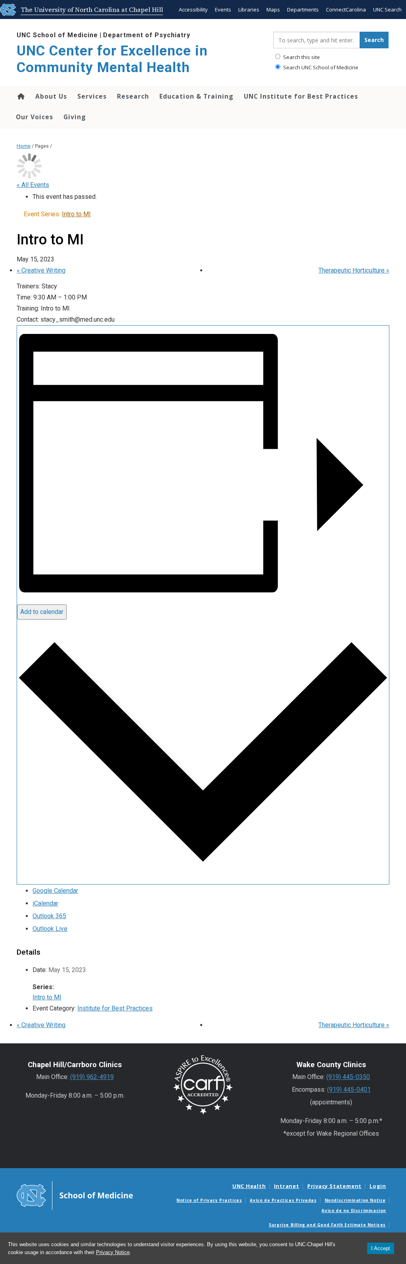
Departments (303, 9)
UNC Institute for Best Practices (301, 96)
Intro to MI (47, 997)
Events (223, 9)
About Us (51, 96)
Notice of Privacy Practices (209, 1200)
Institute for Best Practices (115, 1008)
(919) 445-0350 (348, 1077)
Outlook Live (50, 928)
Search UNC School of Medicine (320, 67)
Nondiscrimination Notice (355, 1200)
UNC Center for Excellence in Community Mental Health (112, 59)
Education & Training (196, 96)
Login (378, 1186)
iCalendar (45, 903)
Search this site (301, 57)
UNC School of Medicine (57, 35)
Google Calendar (55, 890)
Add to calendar (41, 612)
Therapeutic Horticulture (353, 270)
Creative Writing (41, 270)
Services (92, 96)
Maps (273, 9)
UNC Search (387, 9)
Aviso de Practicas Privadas (283, 1200)
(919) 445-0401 (349, 1089)
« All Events (33, 185)
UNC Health (249, 1186)
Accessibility (193, 9)
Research (133, 96)
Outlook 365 (49, 916)
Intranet (286, 1186)
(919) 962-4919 (92, 1077)
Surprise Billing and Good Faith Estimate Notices (327, 1225)
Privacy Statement (334, 1186)
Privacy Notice (113, 1252)
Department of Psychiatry (146, 35)
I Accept (380, 1248)
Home (20, 96)
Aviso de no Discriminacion (354, 1210)
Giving (74, 116)
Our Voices (34, 116)
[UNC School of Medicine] (75, 1194)
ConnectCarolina (346, 9)
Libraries (248, 9)
